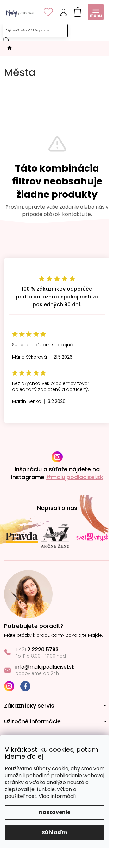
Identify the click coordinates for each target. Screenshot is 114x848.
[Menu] (96, 12)
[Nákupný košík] (76, 10)
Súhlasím (54, 832)
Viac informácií (57, 796)
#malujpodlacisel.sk (74, 477)
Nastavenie (54, 812)
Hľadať (6, 40)
